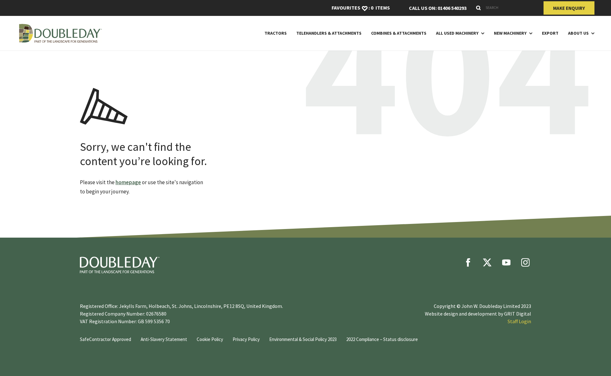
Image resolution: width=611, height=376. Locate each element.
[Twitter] (487, 262)
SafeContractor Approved (105, 339)
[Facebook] (468, 262)
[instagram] (525, 262)
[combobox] (505, 7)
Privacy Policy (246, 339)
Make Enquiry (569, 8)
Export (550, 33)
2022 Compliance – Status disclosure (382, 339)
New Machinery (510, 33)
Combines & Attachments (398, 33)
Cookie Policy (210, 339)
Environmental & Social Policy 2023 (303, 339)
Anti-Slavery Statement (164, 339)
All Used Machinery (457, 33)
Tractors (275, 33)
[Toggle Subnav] (481, 33)
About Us (578, 33)
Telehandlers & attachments (329, 33)
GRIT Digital (517, 313)
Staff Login (519, 321)
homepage (128, 182)
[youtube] (506, 262)
